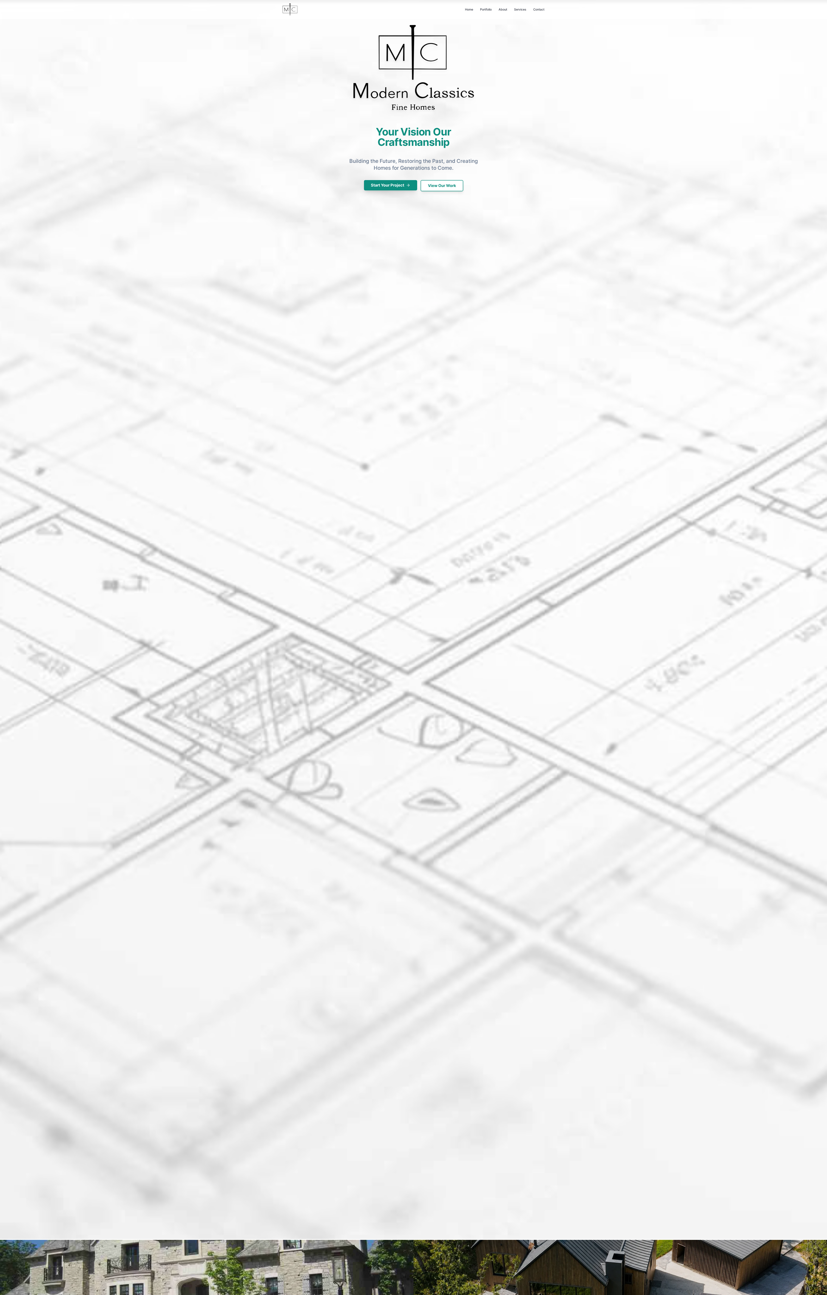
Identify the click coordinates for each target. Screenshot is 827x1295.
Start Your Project (387, 185)
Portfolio (486, 9)
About (503, 9)
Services (520, 9)
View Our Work (442, 185)
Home (469, 9)
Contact (538, 9)
